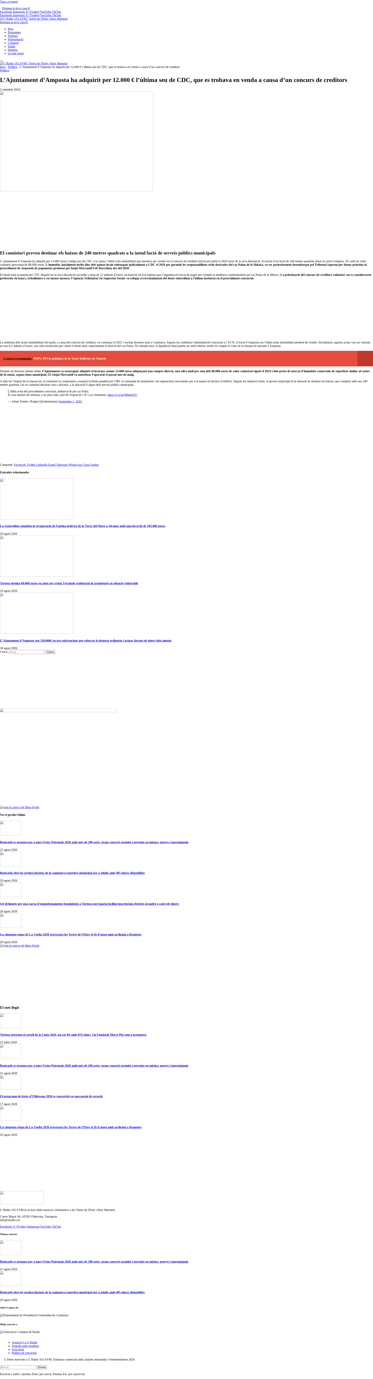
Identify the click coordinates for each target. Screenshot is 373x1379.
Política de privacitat (24, 1353)
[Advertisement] (186, 219)
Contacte (13, 42)
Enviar (41, 1367)
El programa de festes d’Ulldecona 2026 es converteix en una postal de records (51, 1096)
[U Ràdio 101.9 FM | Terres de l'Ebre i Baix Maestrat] (33, 18)
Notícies (13, 35)
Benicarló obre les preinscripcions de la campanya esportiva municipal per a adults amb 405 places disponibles (72, 873)
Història (12, 49)
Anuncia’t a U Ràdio (24, 1342)
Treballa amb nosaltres (25, 1346)
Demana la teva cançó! (16, 8)
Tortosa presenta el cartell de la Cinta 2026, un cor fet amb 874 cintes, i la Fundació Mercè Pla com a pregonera (73, 1034)
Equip (11, 46)
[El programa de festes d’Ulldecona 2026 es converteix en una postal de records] (10, 1088)
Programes (14, 32)
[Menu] (1, 61)
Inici (10, 28)
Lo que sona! (16, 53)
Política (12, 67)
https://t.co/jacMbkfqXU (122, 394)
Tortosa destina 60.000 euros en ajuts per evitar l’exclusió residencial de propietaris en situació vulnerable (69, 583)
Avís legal (18, 1349)
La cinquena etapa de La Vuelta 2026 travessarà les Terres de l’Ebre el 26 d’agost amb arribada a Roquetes (70, 934)
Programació (15, 39)
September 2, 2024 (70, 401)
